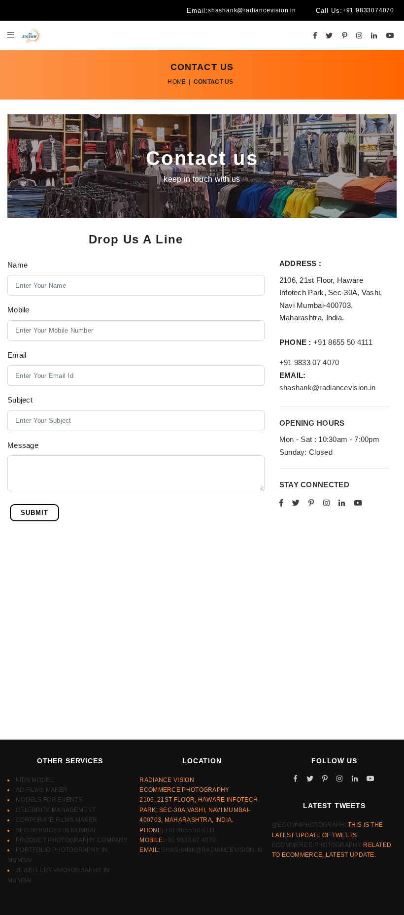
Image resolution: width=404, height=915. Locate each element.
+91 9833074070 (368, 10)
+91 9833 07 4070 (309, 362)
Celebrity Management (56, 810)
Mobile (18, 309)
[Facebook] (315, 35)
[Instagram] (359, 35)
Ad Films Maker (41, 789)
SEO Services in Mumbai (56, 830)
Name (17, 265)
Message (22, 445)
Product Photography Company (72, 840)
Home (177, 81)
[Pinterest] (344, 35)
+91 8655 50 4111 (342, 342)
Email (17, 355)
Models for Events (49, 799)
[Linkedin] (374, 35)
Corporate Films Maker (56, 819)
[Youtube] (390, 35)
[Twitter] (329, 35)
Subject (20, 400)
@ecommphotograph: (309, 824)
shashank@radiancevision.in (252, 10)
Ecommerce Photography (317, 845)
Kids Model (35, 780)
